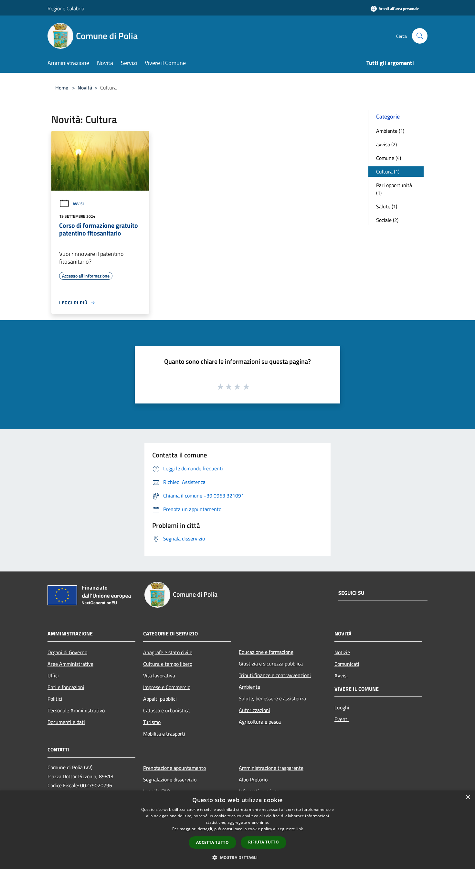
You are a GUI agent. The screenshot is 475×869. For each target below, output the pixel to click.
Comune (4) (388, 158)
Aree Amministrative (70, 664)
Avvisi (78, 204)
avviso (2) (386, 144)
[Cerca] (420, 36)
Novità (85, 87)
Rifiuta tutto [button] (263, 842)
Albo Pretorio (253, 779)
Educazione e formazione (266, 652)
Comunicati (346, 664)
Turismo (152, 722)
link (299, 829)
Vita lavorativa (159, 675)
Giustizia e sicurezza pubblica (271, 663)
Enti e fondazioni (66, 687)
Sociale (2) (387, 220)
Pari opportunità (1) (394, 189)
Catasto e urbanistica (166, 710)
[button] (237, 857)
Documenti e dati (66, 722)
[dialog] (237, 829)
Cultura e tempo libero (167, 664)
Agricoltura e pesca (260, 722)
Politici (55, 699)
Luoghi (341, 707)
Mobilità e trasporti (164, 734)
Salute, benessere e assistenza (272, 698)
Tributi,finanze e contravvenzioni (275, 675)
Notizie (342, 652)
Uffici (53, 675)
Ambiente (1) (390, 131)
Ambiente (249, 687)
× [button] (467, 797)
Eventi (341, 719)
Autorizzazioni (254, 710)
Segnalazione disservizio (169, 779)
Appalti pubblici (160, 699)
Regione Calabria (66, 8)
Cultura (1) (387, 171)
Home (61, 87)
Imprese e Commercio (166, 687)
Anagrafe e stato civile (167, 652)
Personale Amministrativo (76, 710)
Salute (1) (386, 206)
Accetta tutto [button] (212, 842)
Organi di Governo (67, 652)
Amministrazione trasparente (271, 768)
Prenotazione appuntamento (174, 768)
